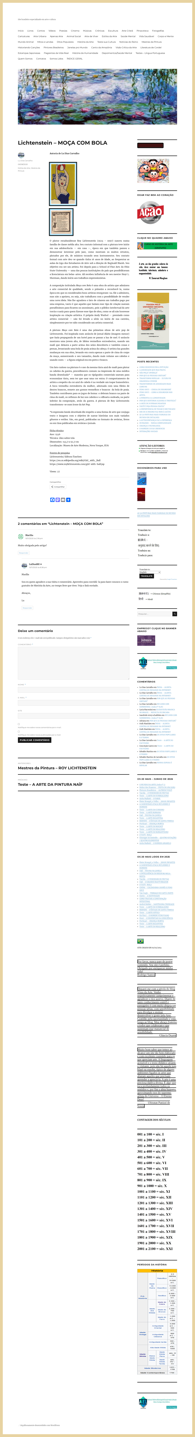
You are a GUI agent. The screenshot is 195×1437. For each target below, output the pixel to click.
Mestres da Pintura (152, 42)
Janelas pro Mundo (77, 47)
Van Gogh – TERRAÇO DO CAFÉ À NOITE (156, 893)
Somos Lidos (56, 58)
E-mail (22, 698)
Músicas (87, 31)
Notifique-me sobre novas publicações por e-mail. (39, 735)
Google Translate (172, 579)
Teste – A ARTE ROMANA (150, 812)
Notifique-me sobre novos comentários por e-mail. (39, 727)
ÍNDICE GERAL (75, 58)
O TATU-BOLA (145, 835)
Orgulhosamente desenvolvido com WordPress (40, 1425)
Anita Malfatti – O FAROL (150, 798)
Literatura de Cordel (150, 47)
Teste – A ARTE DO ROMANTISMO (153, 832)
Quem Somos (25, 58)
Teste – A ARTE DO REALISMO (152, 829)
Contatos (41, 58)
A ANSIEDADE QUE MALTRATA (152, 370)
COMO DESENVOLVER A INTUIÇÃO (153, 367)
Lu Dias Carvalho (25, 161)
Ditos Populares (65, 42)
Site (20, 711)
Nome (22, 685)
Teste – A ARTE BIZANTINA (151, 818)
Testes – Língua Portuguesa (150, 53)
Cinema (75, 31)
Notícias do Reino (128, 42)
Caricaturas (24, 36)
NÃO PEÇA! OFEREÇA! (148, 373)
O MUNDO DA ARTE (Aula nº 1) (152, 785)
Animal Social (74, 36)
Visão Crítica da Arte (126, 47)
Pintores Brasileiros (54, 47)
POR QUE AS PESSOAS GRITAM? (152, 375)
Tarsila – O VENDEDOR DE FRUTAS (154, 793)
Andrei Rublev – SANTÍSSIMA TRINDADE (156, 904)
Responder (23, 553)
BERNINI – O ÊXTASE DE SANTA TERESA (156, 821)
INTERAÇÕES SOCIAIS (148, 431)
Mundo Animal (26, 42)
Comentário (25, 644)
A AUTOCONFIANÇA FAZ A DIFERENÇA (155, 420)
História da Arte (85, 42)
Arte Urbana (39, 36)
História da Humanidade (85, 53)
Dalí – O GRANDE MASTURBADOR (153, 882)
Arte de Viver (91, 36)
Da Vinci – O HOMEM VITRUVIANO (154, 915)
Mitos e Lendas (45, 42)
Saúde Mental (128, 36)
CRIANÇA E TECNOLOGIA (149, 426)
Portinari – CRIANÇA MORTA (151, 824)
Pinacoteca (142, 31)
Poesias (63, 31)
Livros (30, 31)
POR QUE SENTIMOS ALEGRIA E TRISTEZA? (157, 401)
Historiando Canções (29, 47)
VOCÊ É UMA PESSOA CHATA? (151, 406)
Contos (41, 31)
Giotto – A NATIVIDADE (149, 896)
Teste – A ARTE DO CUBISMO (151, 810)
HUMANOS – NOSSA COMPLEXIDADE (155, 423)
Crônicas (99, 31)
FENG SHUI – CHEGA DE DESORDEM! (155, 389)
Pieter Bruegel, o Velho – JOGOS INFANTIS (157, 801)
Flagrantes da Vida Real (56, 53)
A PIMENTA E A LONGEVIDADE (152, 398)
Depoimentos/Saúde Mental (117, 53)
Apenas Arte (56, 36)
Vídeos (52, 31)
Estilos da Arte (109, 36)
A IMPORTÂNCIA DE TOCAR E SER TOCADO (157, 409)
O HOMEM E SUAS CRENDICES (152, 429)
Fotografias (158, 31)
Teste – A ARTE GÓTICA (149, 913)
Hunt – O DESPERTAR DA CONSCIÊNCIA (156, 918)
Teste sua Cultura (106, 42)
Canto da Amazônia (101, 47)
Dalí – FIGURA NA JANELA (150, 815)
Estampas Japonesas (29, 53)
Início (21, 31)
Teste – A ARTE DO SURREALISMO (154, 796)
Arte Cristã (127, 31)
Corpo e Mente (166, 36)
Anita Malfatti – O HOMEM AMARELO (155, 843)
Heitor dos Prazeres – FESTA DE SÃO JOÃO (157, 787)
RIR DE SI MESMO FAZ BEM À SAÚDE (155, 412)
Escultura (113, 31)
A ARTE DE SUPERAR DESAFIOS (152, 403)
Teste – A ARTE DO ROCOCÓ (151, 826)
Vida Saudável (146, 36)
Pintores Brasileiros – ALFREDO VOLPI (155, 790)
